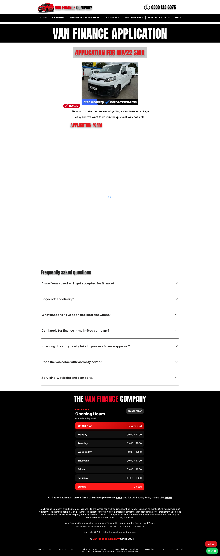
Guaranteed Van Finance (110, 549)
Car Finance (157, 549)
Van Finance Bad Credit (48, 549)
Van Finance (64, 549)
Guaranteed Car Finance (113, 551)
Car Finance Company (172, 549)
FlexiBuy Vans (128, 549)
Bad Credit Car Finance (92, 551)
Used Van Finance (143, 549)
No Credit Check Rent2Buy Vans (84, 549)
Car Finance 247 (131, 551)
